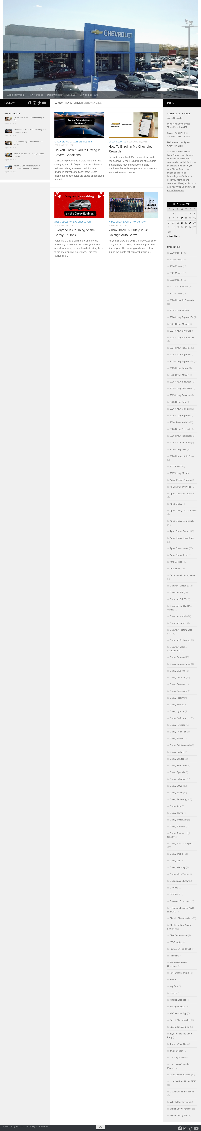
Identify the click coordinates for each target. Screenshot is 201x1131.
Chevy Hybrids (177, 711)
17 (182, 222)
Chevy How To (177, 704)
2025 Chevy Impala (179, 368)
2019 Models (176, 259)
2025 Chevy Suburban (180, 381)
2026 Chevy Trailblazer (181, 436)
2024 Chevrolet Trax (179, 310)
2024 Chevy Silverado (180, 331)
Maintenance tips (83, 142)
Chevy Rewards (117, 142)
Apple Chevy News (179, 548)
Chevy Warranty (177, 867)
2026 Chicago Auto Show (182, 456)
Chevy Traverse (177, 826)
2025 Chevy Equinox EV (181, 361)
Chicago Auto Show (179, 881)
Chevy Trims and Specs (181, 843)
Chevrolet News (177, 623)
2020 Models (176, 266)
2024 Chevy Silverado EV (182, 337)
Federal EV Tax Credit (180, 949)
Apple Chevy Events (120, 222)
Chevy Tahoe (176, 792)
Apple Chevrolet (174, 118)
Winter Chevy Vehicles (181, 1108)
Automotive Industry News (182, 575)
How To (173, 979)
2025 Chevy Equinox (180, 354)
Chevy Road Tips (178, 731)
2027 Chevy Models (179, 473)
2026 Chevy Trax (178, 449)
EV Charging (176, 942)
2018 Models (176, 253)
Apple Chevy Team (179, 555)
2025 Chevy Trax (178, 402)
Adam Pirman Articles (180, 480)
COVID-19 (175, 894)
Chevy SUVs (176, 786)
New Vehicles (36, 95)
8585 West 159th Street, (178, 123)
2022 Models (176, 280)
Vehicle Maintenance (180, 1102)
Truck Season (176, 1050)
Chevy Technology (179, 799)
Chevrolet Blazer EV (179, 585)
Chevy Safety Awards (180, 745)
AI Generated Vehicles (180, 487)
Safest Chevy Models (180, 1020)
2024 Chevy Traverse (180, 348)
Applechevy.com (15, 95)
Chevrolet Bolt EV (178, 599)
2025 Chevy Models (179, 375)
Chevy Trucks (176, 854)
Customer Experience (180, 901)
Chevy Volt (175, 860)
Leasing (173, 993)
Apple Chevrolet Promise (182, 493)
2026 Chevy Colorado (180, 409)
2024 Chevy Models (179, 324)
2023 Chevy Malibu (179, 286)
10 (182, 218)
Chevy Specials (177, 772)
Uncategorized (177, 1057)
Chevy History (177, 698)
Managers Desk (177, 1006)
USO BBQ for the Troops (182, 1091)
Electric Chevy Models (181, 918)
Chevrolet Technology (180, 640)
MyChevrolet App (178, 1013)
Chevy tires (175, 806)
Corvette (174, 887)
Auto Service (176, 562)
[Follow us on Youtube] (44, 103)
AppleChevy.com (175, 190)
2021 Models (61, 222)
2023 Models (176, 293)
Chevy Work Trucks (179, 874)
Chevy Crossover (80, 222)
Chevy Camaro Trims (180, 664)
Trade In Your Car (178, 1044)
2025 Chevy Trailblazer (181, 388)
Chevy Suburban (178, 779)
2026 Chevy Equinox (180, 415)
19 (190, 222)
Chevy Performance (179, 718)
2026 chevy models (179, 422)
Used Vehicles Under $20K (183, 1081)
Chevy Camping (177, 670)
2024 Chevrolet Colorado (182, 300)
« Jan (170, 236)
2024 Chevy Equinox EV (181, 317)
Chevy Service (62, 142)
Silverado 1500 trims (180, 1027)
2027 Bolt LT (176, 466)
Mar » (177, 236)
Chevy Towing (176, 813)
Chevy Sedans (177, 752)
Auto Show (139, 222)
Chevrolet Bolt (176, 592)
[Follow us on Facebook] (29, 103)
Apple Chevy (176, 504)
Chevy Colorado (177, 677)
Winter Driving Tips (179, 1115)
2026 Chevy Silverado (180, 429)
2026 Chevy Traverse (180, 442)
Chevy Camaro (177, 657)
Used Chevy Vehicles (180, 1074)
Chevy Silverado (178, 765)
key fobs (174, 986)
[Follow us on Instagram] (34, 103)
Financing (174, 955)
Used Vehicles (54, 95)
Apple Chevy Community (182, 521)
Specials (70, 95)
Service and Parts (89, 95)
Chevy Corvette (177, 684)
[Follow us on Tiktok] (39, 103)
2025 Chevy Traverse (180, 395)
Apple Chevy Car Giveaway (183, 510)
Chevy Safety (176, 738)
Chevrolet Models (178, 616)
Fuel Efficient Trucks (179, 972)
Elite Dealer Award (178, 935)
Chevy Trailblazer (178, 819)
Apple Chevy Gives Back (182, 538)
